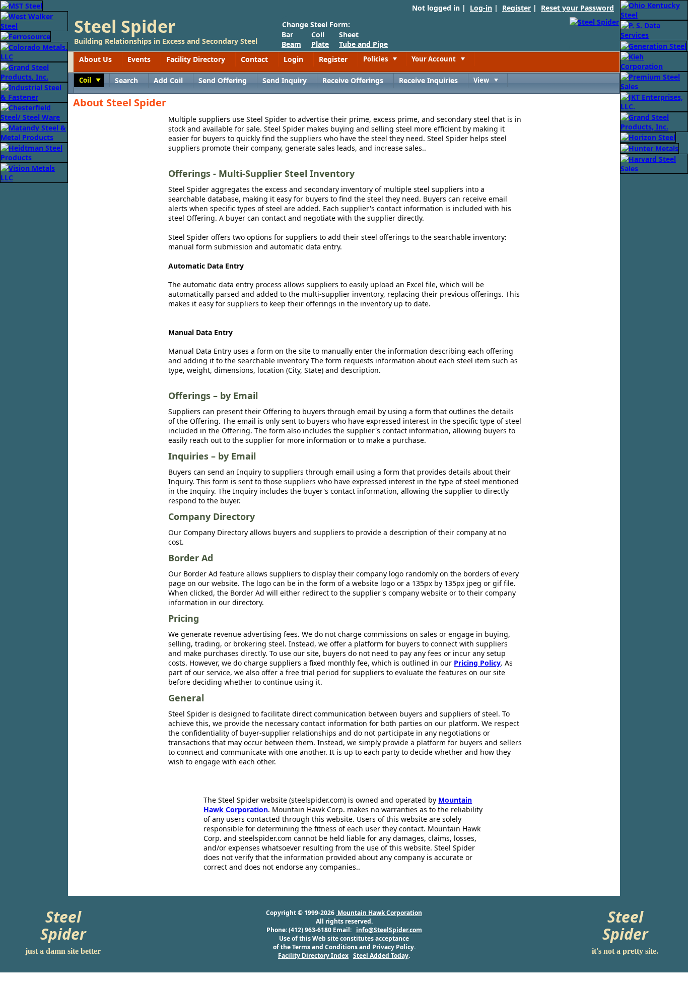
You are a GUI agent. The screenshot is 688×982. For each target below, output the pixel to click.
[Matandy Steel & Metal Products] (34, 132)
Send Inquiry (284, 80)
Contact (254, 59)
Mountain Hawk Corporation (379, 912)
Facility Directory (195, 59)
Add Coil (168, 80)
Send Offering (222, 80)
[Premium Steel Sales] (654, 81)
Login (293, 59)
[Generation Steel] (653, 45)
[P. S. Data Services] (654, 29)
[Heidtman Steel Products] (34, 152)
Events (139, 59)
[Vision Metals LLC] (34, 172)
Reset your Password (577, 8)
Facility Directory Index (313, 955)
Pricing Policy (477, 663)
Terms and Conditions (325, 947)
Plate (320, 44)
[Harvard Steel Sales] (654, 163)
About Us (95, 59)
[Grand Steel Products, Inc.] (34, 71)
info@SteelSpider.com (389, 930)
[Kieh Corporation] (654, 61)
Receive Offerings (352, 80)
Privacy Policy (393, 947)
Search (126, 80)
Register (516, 8)
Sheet (349, 34)
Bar (287, 34)
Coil (317, 34)
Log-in (481, 8)
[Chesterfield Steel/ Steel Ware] (34, 111)
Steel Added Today (380, 955)
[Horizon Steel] (648, 137)
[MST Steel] (21, 5)
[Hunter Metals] (649, 147)
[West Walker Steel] (34, 20)
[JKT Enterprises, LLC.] (654, 101)
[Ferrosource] (25, 36)
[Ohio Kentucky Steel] (654, 9)
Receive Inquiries (428, 80)
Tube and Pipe (363, 44)
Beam (291, 44)
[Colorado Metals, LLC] (34, 51)
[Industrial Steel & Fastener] (34, 91)
